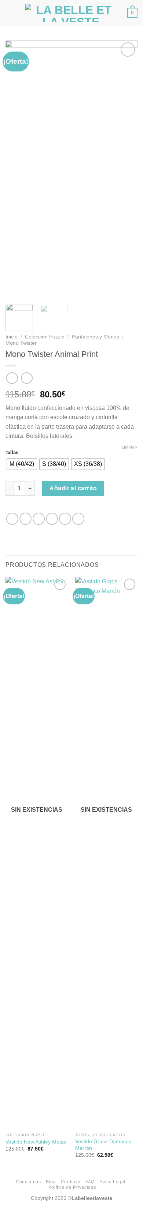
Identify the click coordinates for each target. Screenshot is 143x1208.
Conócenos (28, 1181)
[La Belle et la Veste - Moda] (71, 13)
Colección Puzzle (45, 337)
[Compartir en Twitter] (39, 519)
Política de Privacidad (72, 1187)
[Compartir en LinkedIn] (78, 519)
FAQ (90, 1181)
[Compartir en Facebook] (25, 519)
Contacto (71, 1181)
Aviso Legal (112, 1181)
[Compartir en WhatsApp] (12, 519)
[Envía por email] (52, 519)
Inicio (12, 337)
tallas (12, 452)
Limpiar (130, 447)
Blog (51, 1181)
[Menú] (10, 13)
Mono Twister (21, 343)
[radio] (22, 464)
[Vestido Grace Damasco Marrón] (106, 853)
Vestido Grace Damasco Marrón (103, 1145)
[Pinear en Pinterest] (65, 519)
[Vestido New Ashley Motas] (37, 853)
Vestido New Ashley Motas (36, 1142)
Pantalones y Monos (95, 337)
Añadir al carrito (73, 488)
